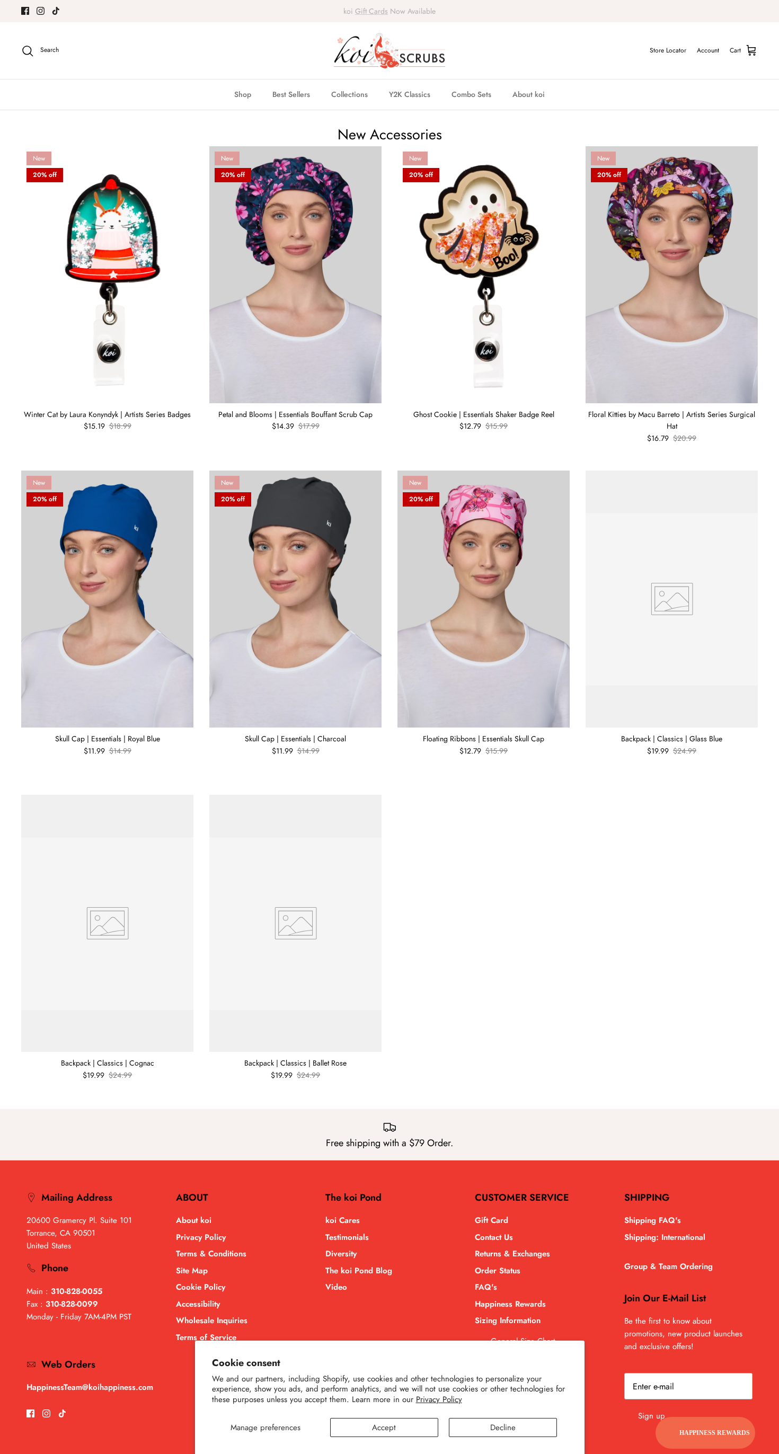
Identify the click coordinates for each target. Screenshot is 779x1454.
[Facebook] (25, 11)
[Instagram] (41, 11)
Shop (242, 94)
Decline (503, 1427)
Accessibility (198, 1304)
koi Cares (342, 1220)
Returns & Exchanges (512, 1254)
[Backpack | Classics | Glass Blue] (672, 599)
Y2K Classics (409, 94)
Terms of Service (206, 1337)
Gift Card (491, 1220)
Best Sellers (291, 94)
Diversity (341, 1254)
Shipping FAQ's (652, 1220)
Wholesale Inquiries (211, 1320)
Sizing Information (508, 1320)
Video (336, 1287)
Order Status (497, 1270)
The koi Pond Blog (358, 1270)
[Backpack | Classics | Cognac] (107, 923)
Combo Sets (471, 94)
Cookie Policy (200, 1287)
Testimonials (347, 1237)
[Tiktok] (56, 11)
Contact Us (494, 1237)
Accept (384, 1427)
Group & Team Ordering (668, 1266)
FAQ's (486, 1287)
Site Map (192, 1270)
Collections (349, 94)
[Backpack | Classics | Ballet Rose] (295, 923)
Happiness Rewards (510, 1304)
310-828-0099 (72, 1304)
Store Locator (668, 50)
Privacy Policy (439, 1399)
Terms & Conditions (211, 1254)
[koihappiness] (389, 51)
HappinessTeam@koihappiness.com (89, 1387)
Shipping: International (664, 1237)
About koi (528, 94)
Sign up (651, 1416)
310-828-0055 (76, 1291)
